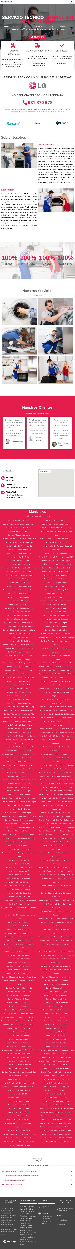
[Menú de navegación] (71, 1)
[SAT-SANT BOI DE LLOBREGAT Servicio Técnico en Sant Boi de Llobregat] (6, 1)
